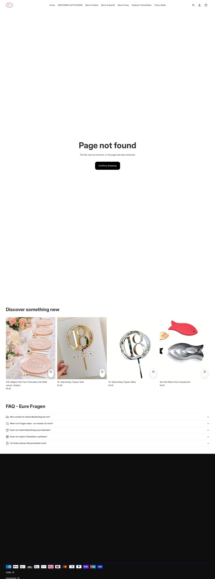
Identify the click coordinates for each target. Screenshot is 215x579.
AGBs (9, 572)
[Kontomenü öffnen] (199, 5)
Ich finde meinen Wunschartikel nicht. (28, 443)
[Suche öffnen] (193, 5)
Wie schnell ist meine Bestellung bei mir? (30, 417)
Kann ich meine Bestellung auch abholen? (30, 430)
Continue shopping (108, 165)
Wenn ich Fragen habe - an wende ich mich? (31, 423)
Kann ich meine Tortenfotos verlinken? (28, 436)
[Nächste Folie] (51, 348)
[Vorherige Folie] (10, 348)
